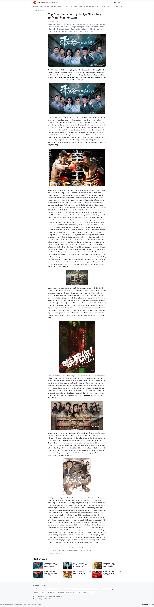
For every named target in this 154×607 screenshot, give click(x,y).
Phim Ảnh (46, 6)
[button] (115, 2)
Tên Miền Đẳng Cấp (88, 592)
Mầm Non (51, 589)
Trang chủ (35, 10)
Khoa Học (97, 6)
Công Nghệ (53, 6)
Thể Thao (103, 6)
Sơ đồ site (50, 599)
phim (67, 547)
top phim (82, 547)
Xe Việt (78, 592)
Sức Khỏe (59, 6)
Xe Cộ (75, 6)
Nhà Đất (80, 6)
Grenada (44, 589)
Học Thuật (59, 589)
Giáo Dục (65, 6)
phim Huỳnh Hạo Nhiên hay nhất (70, 550)
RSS (46, 599)
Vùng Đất (112, 589)
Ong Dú (36, 592)
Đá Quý (91, 589)
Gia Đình (35, 6)
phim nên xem (91, 547)
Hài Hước (115, 6)
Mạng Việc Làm (70, 592)
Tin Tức (121, 6)
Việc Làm (91, 6)
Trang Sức (97, 589)
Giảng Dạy (75, 589)
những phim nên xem (54, 550)
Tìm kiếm (35, 599)
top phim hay (74, 547)
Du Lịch (70, 6)
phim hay (61, 547)
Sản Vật (43, 592)
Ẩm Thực (85, 6)
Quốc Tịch (36, 589)
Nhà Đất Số (61, 592)
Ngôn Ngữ (67, 589)
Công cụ (41, 599)
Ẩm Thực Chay (51, 592)
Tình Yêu (109, 6)
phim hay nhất (52, 547)
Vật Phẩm (83, 589)
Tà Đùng (105, 589)
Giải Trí (41, 6)
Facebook (56, 599)
